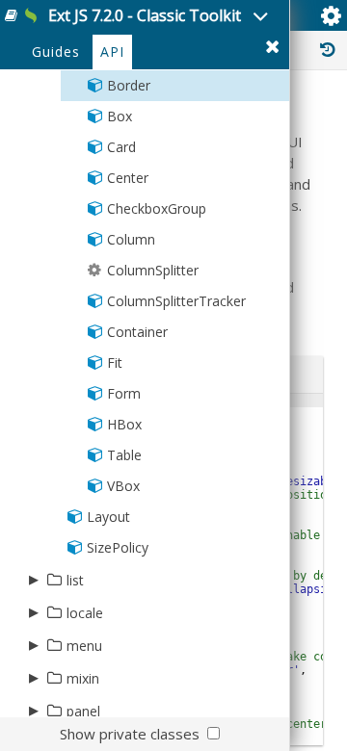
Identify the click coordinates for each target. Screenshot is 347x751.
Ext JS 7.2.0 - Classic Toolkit (144, 15)
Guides (56, 51)
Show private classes (130, 733)
